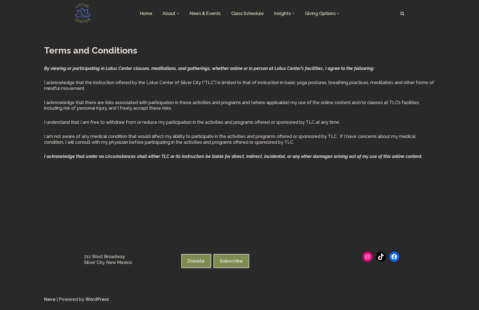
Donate (196, 261)
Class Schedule (247, 13)
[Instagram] (368, 257)
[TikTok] (381, 257)
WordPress (97, 299)
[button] (178, 13)
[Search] (402, 13)
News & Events (205, 13)
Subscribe (231, 261)
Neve (49, 299)
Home (146, 13)
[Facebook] (394, 257)
